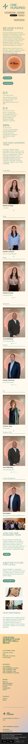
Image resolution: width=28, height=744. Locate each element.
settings (16, 738)
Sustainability (9, 581)
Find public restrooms (9, 656)
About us (5, 681)
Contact (6, 696)
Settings (18, 741)
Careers (6, 554)
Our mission (8, 83)
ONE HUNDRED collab (9, 669)
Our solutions (6, 666)
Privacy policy (7, 657)
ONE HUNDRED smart (9, 671)
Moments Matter (7, 685)
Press (4, 700)
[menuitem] (10, 12)
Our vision (7, 78)
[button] (5, 193)
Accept (4, 741)
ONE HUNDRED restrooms (11, 668)
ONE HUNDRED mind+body (11, 673)
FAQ (4, 654)
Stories (5, 689)
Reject (11, 741)
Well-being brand (7, 683)
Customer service (8, 652)
